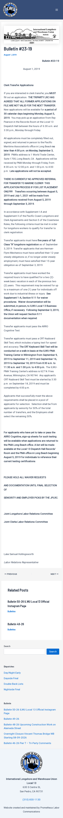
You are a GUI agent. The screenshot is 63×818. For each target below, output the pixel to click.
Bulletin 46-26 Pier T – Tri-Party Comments (27, 743)
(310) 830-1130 (31, 799)
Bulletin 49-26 (16, 624)
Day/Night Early (12, 672)
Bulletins (12, 611)
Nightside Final (12, 689)
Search (7, 646)
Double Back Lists (14, 683)
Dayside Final (11, 678)
